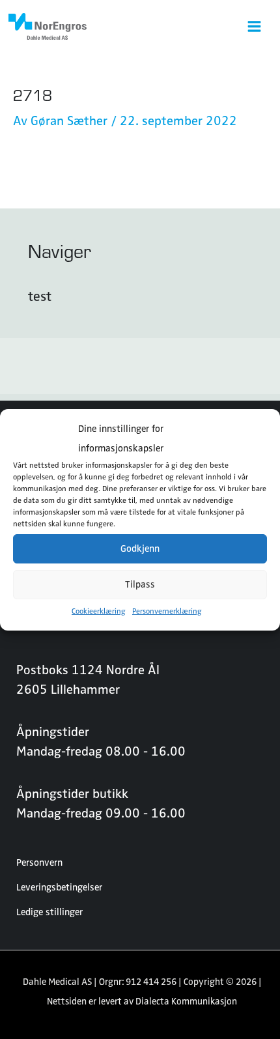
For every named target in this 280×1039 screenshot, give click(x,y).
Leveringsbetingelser (59, 887)
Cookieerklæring (99, 611)
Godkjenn (140, 548)
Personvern (39, 862)
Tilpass (140, 584)
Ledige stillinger (49, 912)
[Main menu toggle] (254, 26)
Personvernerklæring (167, 611)
